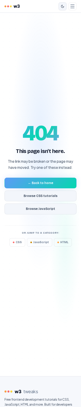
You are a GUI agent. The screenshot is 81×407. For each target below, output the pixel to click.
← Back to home (40, 183)
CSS (19, 242)
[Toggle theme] (62, 6)
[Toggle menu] (72, 6)
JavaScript (41, 242)
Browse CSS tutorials (40, 196)
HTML (64, 242)
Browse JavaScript (40, 209)
